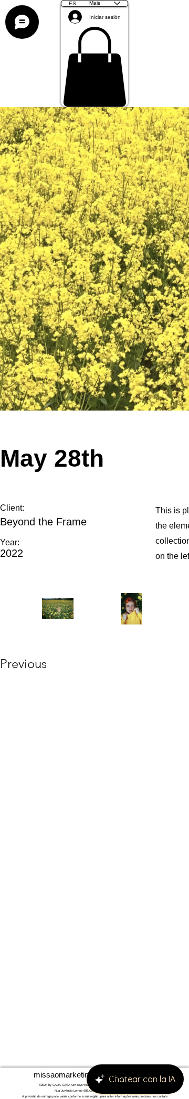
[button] (94, 67)
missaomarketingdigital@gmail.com (95, 1074)
